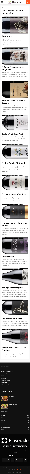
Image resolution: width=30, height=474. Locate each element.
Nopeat (2, 422)
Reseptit (3, 415)
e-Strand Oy (18, 469)
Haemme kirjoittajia (5, 380)
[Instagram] (12, 460)
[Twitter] (8, 460)
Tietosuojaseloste (5, 385)
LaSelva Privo (8, 257)
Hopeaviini (16, 82)
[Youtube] (25, 460)
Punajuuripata (13, 404)
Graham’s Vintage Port (12, 134)
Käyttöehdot (4, 382)
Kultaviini (16, 17)
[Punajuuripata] (4, 406)
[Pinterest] (17, 460)
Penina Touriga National (13, 163)
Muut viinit (20, 115)
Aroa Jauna (7, 36)
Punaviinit (21, 17)
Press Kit (3, 387)
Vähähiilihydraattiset (5, 427)
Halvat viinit (10, 300)
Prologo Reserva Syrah (12, 288)
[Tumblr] (21, 460)
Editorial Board (11, 472)
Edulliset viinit (10, 17)
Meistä (2, 376)
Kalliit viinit (10, 115)
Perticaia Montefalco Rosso (14, 194)
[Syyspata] (4, 398)
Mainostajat (3, 378)
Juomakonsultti (4, 373)
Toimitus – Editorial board (7, 371)
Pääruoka (3, 420)
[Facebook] (4, 460)
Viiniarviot (5, 17)
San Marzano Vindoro (12, 319)
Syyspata (11, 396)
